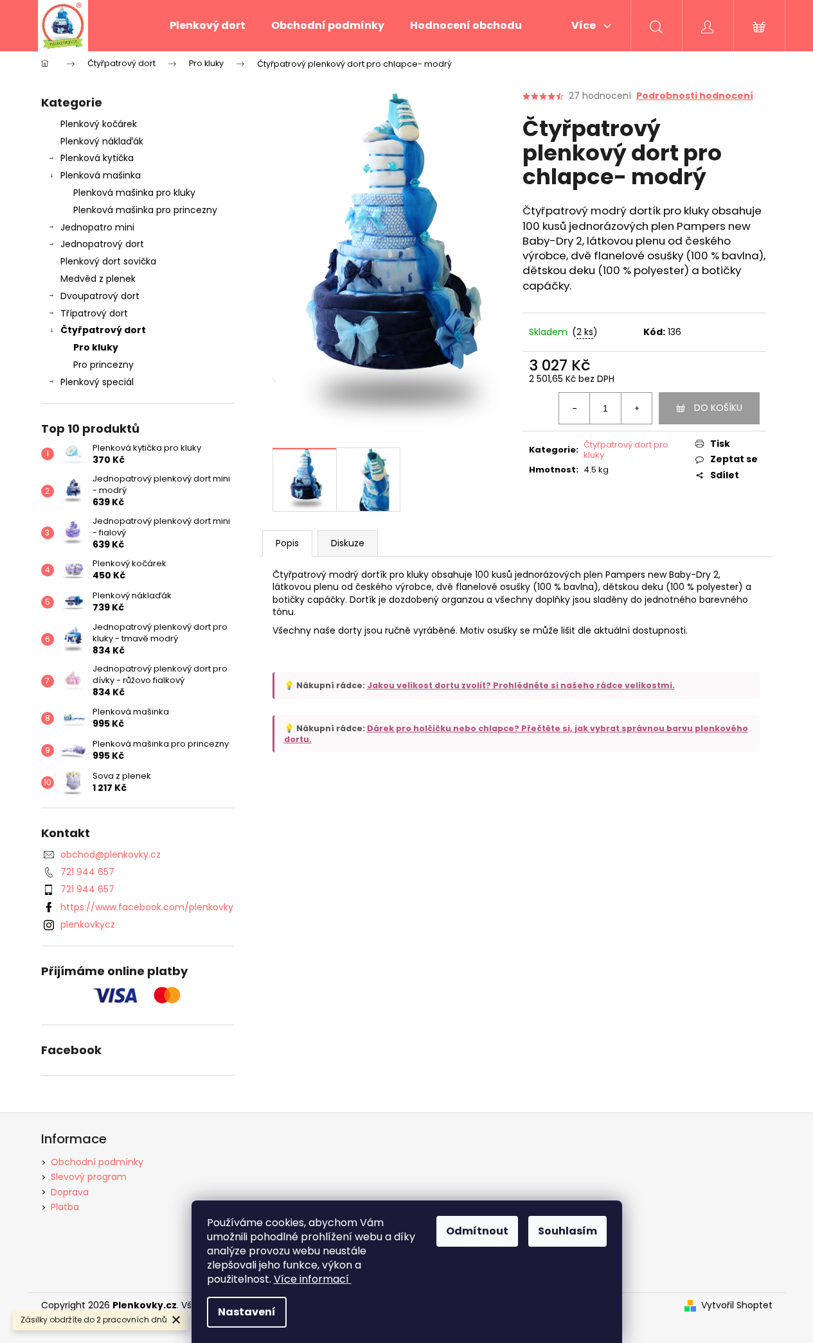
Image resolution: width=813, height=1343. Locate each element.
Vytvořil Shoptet (737, 1305)
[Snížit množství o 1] (574, 408)
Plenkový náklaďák (101, 141)
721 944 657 (87, 871)
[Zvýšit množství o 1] (636, 408)
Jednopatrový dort (102, 244)
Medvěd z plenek (98, 278)
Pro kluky (95, 347)
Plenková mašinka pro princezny (145, 210)
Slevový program (89, 1176)
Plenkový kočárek (98, 123)
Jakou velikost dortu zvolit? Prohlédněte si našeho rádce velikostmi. (521, 685)
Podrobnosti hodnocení (694, 96)
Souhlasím (567, 1231)
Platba (65, 1206)
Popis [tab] (287, 543)
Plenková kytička (97, 158)
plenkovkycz (87, 924)
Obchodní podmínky (97, 1162)
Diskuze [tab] (347, 543)
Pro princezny (103, 364)
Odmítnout (477, 1231)
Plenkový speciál (97, 382)
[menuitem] (207, 25)
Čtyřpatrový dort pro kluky (626, 450)
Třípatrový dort (94, 313)
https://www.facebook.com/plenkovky (146, 907)
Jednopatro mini (97, 227)
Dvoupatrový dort (99, 296)
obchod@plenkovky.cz (110, 854)
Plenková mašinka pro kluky (134, 192)
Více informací (311, 1279)
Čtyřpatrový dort (103, 330)
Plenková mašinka (100, 175)
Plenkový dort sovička (108, 261)
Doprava (70, 1192)
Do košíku (718, 407)
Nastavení (247, 1311)
